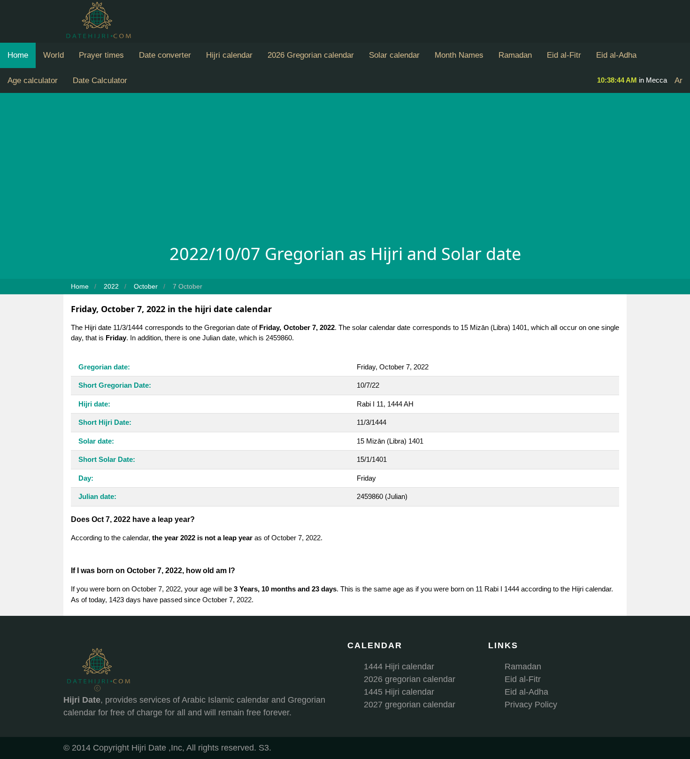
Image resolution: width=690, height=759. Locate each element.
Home (18, 55)
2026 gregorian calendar (409, 679)
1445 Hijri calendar (399, 692)
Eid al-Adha (616, 55)
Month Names (459, 55)
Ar (678, 80)
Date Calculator (100, 80)
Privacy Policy (531, 704)
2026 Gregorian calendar (311, 55)
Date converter (165, 55)
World (53, 55)
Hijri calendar (229, 55)
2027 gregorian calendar (409, 704)
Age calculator (33, 80)
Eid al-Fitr (564, 55)
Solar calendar (394, 55)
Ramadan (515, 55)
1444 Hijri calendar (399, 666)
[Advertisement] (345, 171)
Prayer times (101, 55)
